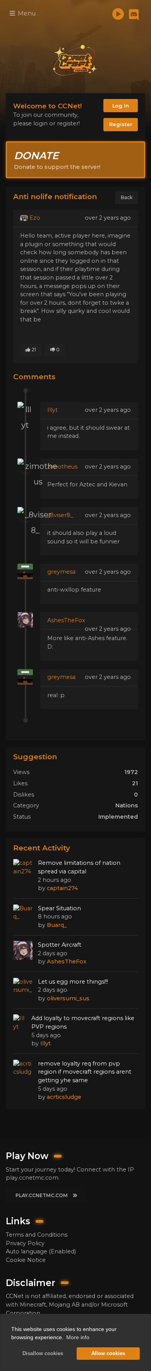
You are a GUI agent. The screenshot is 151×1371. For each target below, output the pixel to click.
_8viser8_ (60, 515)
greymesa (61, 571)
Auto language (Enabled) (41, 1251)
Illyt (52, 409)
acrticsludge (64, 1096)
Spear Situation (59, 908)
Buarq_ (57, 925)
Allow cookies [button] (108, 1353)
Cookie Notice (26, 1259)
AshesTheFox (66, 620)
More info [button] (77, 1337)
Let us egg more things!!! (73, 981)
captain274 (62, 888)
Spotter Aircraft (59, 944)
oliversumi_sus (68, 998)
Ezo (34, 217)
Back (126, 197)
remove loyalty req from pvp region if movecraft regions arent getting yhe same (84, 1072)
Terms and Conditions (36, 1234)
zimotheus (62, 466)
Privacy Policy (25, 1243)
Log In (120, 105)
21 (33, 349)
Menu (26, 13)
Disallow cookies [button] (42, 1353)
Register (120, 124)
